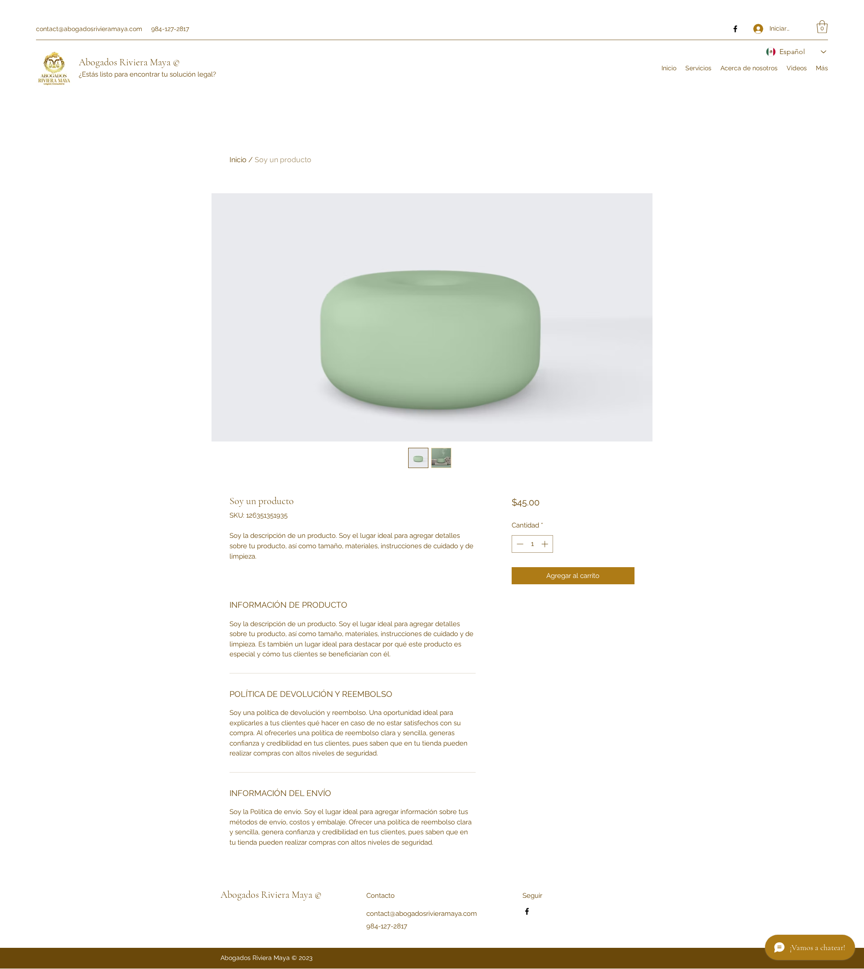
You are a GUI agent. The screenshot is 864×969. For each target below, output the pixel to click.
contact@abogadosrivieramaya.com (89, 28)
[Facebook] (735, 28)
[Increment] (546, 544)
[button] (822, 26)
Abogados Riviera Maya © (129, 62)
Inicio (238, 159)
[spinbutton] (532, 544)
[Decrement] (519, 544)
